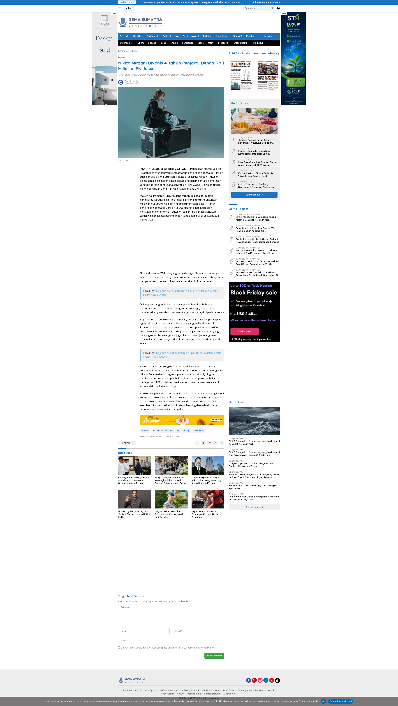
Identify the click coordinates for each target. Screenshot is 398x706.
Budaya (152, 42)
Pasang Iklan (194, 693)
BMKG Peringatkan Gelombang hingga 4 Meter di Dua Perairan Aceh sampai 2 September (254, 453)
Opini (210, 42)
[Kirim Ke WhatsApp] (222, 443)
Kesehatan (251, 36)
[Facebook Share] (197, 443)
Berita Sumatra (171, 36)
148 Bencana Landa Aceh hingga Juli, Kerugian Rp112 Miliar (253, 487)
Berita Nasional (191, 36)
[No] (394, 701)
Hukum (140, 42)
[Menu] (120, 8)
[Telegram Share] (215, 443)
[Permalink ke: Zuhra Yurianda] (120, 81)
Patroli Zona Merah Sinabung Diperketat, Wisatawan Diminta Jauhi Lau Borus (257, 186)
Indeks (129, 8)
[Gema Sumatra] (141, 22)
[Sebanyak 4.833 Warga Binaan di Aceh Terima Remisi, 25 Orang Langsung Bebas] (134, 465)
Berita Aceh (152, 36)
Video (201, 42)
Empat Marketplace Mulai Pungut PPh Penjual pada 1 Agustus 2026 (255, 229)
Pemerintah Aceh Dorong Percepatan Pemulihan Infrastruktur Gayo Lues (254, 498)
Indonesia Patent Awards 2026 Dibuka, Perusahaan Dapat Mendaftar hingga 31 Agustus (257, 274)
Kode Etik (203, 690)
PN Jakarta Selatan (163, 430)
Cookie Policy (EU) (185, 690)
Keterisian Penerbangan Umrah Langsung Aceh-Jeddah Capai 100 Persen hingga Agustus (254, 476)
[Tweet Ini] (203, 443)
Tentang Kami (239, 42)
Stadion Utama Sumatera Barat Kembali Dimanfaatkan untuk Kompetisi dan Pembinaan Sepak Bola (268, 2)
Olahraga (125, 42)
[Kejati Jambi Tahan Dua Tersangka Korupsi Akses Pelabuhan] (208, 499)
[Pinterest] (254, 680)
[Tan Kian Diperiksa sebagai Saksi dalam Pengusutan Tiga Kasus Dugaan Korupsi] (208, 465)
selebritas (199, 430)
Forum (180, 693)
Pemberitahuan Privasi (135, 690)
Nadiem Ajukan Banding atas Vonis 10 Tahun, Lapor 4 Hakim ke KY (134, 514)
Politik (206, 36)
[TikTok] (277, 680)
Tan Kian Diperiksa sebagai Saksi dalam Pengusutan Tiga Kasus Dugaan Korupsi (207, 480)
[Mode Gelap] (278, 8)
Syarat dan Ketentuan (161, 690)
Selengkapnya (253, 194)
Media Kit (258, 42)
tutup (114, 13)
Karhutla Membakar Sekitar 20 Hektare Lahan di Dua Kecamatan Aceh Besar (256, 252)
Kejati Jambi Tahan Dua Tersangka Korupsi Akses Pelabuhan (205, 514)
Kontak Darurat (212, 693)
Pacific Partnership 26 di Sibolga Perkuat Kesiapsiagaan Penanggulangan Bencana (257, 240)
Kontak (270, 690)
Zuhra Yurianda (131, 81)
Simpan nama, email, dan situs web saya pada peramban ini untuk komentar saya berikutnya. (167, 647)
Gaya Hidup (222, 36)
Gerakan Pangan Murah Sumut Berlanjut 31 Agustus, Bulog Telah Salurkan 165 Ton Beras (154, 2)
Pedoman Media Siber (222, 690)
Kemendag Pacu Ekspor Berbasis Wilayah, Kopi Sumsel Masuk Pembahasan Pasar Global (255, 174)
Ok (323, 701)
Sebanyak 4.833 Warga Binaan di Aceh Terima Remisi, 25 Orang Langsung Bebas (134, 480)
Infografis (223, 42)
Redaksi (259, 690)
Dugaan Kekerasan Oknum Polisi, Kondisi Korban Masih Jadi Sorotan (169, 514)
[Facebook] (248, 680)
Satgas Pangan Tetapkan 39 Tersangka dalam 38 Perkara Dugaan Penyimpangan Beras (170, 480)
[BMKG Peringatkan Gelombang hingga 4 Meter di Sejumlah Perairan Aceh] (254, 421)
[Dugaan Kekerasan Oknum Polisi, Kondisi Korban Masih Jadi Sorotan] (171, 499)
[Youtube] (271, 680)
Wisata (174, 42)
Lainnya (266, 36)
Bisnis (163, 42)
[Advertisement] (223, 22)
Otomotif (237, 36)
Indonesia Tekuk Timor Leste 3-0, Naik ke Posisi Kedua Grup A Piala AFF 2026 (257, 263)
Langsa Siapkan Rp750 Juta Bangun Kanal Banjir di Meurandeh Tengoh (251, 465)
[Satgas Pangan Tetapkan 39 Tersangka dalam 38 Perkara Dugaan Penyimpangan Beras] (171, 465)
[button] (272, 8)
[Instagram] (260, 680)
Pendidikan (188, 42)
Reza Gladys (183, 430)
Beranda (124, 36)
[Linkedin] (265, 680)
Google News (231, 693)
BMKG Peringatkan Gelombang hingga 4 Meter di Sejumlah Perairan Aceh (257, 218)
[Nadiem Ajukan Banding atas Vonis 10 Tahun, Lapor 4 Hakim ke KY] (134, 499)
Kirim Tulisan (167, 693)
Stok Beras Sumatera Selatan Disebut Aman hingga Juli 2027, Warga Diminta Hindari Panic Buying (257, 163)
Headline (137, 36)
